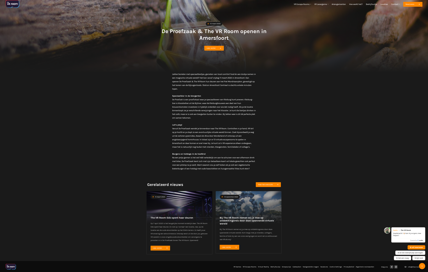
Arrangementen (339, 4)
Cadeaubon (297, 267)
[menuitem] (302, 4)
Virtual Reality (263, 267)
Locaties (384, 4)
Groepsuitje (286, 267)
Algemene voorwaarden (365, 267)
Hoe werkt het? (356, 4)
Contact (394, 4)
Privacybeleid (349, 267)
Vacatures (324, 267)
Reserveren (409, 4)
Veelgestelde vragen (311, 267)
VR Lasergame (320, 4)
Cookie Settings (336, 267)
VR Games (237, 267)
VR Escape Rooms (302, 4)
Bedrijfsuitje (371, 4)
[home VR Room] (12, 4)
